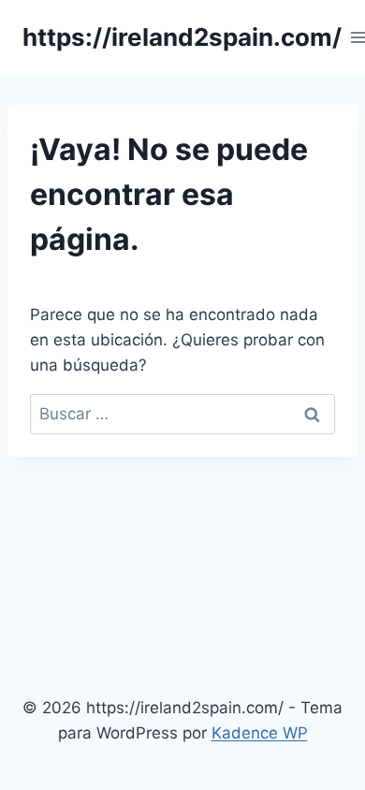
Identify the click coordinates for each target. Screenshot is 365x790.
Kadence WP (260, 733)
